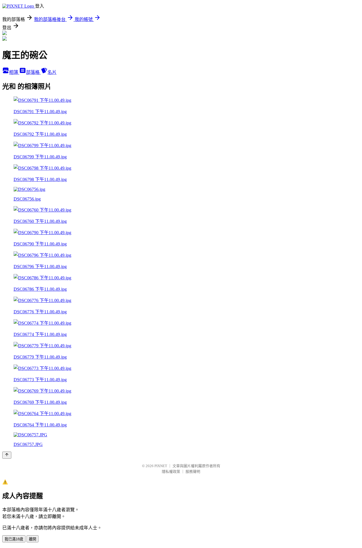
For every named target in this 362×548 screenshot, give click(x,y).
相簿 (14, 72)
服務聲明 (193, 471)
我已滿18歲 (14, 539)
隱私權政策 (171, 471)
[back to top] (6, 455)
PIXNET (160, 466)
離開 (32, 539)
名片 (52, 72)
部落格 (33, 72)
